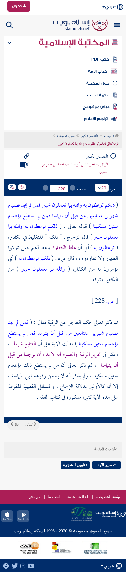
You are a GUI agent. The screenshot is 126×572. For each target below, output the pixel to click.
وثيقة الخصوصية (108, 497)
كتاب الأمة (97, 71)
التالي (16, 425)
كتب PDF (100, 59)
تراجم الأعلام (96, 119)
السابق (29, 425)
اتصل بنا (54, 497)
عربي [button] (110, 6)
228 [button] (61, 188)
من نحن (34, 497)
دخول (17, 6)
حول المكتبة (97, 83)
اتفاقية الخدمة (77, 497)
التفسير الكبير (89, 136)
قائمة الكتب (98, 95)
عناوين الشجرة (75, 464)
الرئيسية (109, 136)
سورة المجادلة (66, 136)
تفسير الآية (107, 464)
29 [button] (103, 187)
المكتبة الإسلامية (75, 43)
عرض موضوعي (96, 107)
